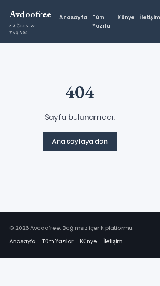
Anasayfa (73, 17)
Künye (125, 17)
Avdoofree (30, 21)
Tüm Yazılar (102, 21)
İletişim (150, 17)
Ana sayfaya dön (80, 141)
